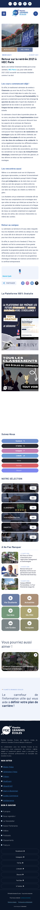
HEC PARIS (25, 50)
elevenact (23, 906)
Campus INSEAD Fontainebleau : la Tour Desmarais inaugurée (27, 585)
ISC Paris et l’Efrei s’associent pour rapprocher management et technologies (18, 667)
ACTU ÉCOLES (9, 50)
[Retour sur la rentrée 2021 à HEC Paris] (23, 283)
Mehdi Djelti (6, 55)
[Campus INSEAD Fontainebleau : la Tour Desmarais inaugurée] (10, 584)
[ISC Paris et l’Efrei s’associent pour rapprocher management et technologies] (10, 557)
